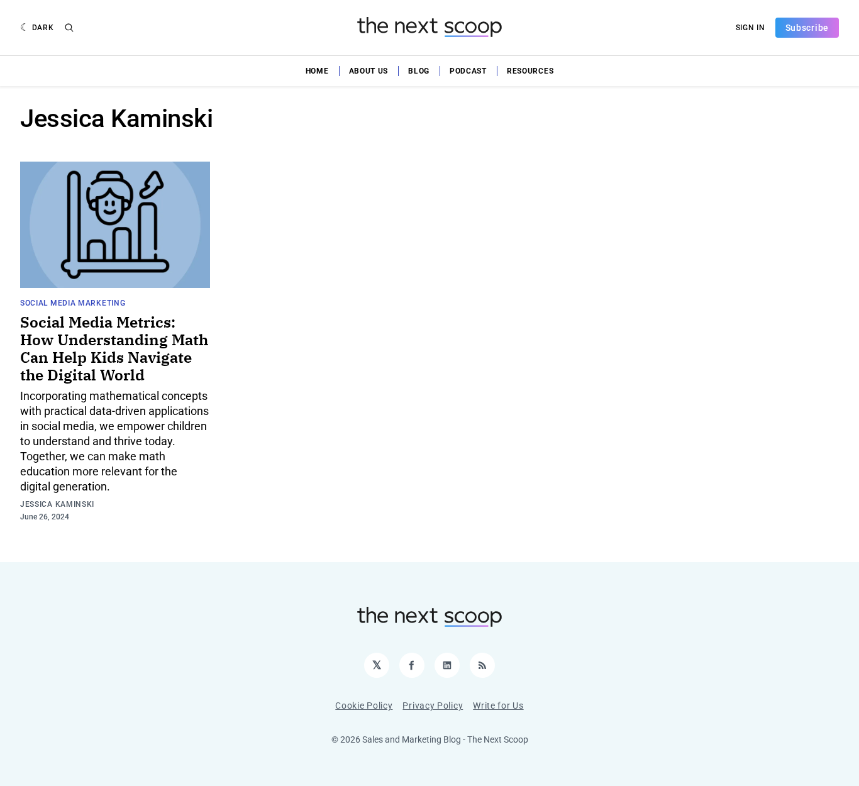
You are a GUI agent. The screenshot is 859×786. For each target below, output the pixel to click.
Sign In (750, 27)
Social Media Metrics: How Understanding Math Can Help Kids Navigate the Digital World (114, 348)
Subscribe (807, 28)
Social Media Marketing (72, 303)
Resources (530, 71)
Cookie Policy (363, 705)
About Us (369, 71)
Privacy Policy (432, 705)
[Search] (69, 28)
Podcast (468, 71)
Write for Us (498, 705)
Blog (419, 71)
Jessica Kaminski (57, 504)
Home (317, 71)
